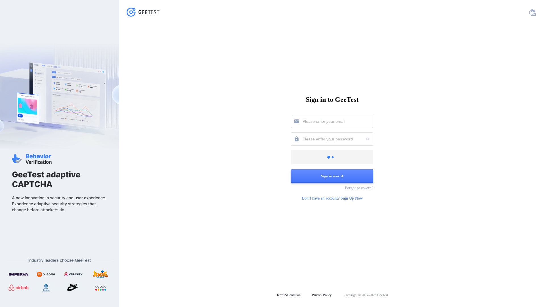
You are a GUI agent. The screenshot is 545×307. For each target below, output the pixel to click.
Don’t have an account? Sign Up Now (332, 198)
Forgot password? (359, 188)
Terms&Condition (288, 295)
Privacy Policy (322, 295)
